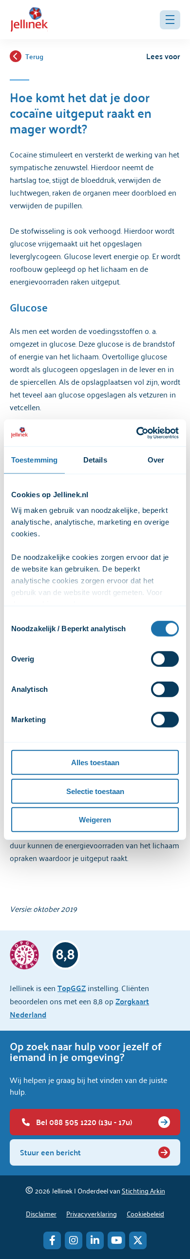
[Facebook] (52, 1240)
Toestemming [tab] (34, 460)
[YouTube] (116, 1240)
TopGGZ (71, 988)
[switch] (165, 659)
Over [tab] (156, 460)
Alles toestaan (95, 762)
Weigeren (95, 820)
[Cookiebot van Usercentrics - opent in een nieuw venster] (137, 432)
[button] (170, 19)
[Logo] (29, 19)
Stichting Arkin (143, 1190)
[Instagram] (73, 1240)
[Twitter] (138, 1240)
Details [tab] (95, 460)
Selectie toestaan (95, 791)
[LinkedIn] (95, 1240)
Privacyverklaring (91, 1213)
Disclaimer (41, 1213)
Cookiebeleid (145, 1213)
